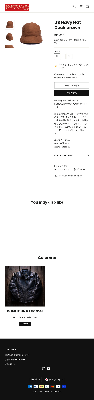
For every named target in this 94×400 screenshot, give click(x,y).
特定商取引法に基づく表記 (17, 355)
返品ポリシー (11, 364)
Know (25, 324)
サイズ (57, 52)
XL (69, 56)
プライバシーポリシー (15, 359)
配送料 (57, 40)
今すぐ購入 (72, 92)
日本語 (34, 379)
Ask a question (64, 155)
